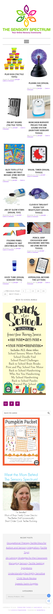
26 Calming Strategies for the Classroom (26, 557)
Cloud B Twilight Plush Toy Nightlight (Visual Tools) (38, 208)
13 (33, 291)
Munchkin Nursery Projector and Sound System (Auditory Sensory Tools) (39, 127)
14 (38, 291)
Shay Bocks (38, 607)
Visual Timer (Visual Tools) (39, 171)
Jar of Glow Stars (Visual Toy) (14, 211)
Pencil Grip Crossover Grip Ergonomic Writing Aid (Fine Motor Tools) (38, 243)
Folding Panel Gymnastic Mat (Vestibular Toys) (14, 243)
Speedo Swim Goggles (26, 583)
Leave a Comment (8, 81)
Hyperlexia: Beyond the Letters (38, 278)
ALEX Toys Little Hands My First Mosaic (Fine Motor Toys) (14, 173)
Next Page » (15, 294)
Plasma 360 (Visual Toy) (39, 84)
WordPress (41, 610)
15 (43, 291)
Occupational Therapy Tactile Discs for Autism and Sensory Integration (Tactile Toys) (26, 547)
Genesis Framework (18, 610)
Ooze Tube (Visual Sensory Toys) (14, 278)
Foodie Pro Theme (24, 607)
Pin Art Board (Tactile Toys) (14, 123)
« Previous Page (12, 291)
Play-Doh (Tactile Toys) (14, 75)
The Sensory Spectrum (26, 17)
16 (5, 294)
